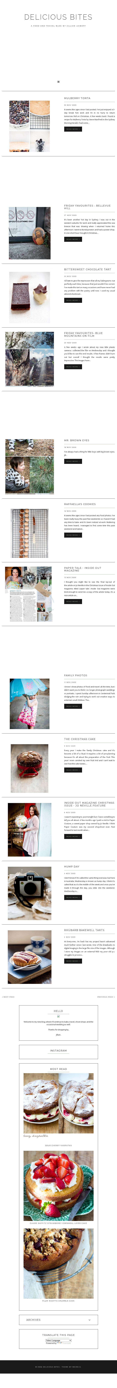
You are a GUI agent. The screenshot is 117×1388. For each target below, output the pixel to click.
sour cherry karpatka (58, 1145)
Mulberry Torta (77, 98)
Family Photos (75, 675)
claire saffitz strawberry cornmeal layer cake (58, 1223)
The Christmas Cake (80, 739)
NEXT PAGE (9, 997)
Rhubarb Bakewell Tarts (84, 930)
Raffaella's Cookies (80, 504)
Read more (72, 129)
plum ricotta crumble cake (58, 1301)
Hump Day (71, 866)
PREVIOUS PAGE (105, 997)
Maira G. (76, 1367)
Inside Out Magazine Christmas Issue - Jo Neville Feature (89, 804)
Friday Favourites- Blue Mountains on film (83, 334)
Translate (67, 1343)
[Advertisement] (58, 57)
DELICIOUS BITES (58, 17)
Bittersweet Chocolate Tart (87, 269)
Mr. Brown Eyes (76, 440)
